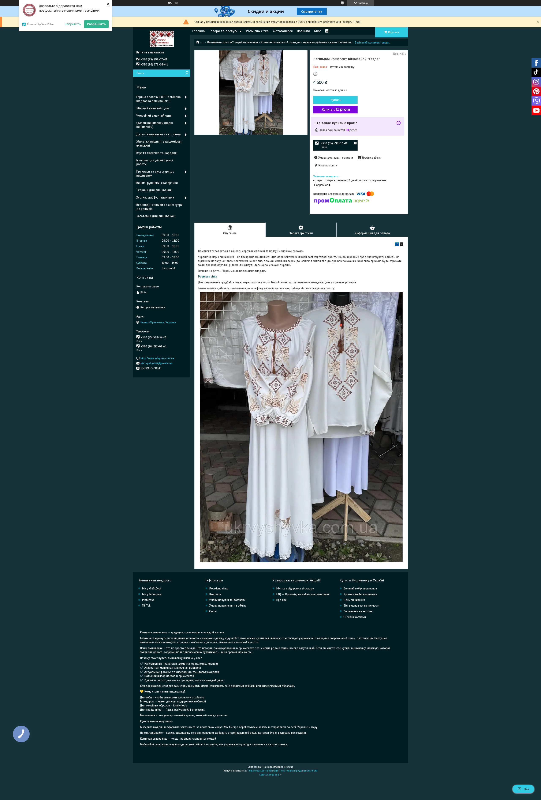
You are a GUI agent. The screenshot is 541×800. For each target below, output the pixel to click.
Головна (198, 31)
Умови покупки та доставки (227, 600)
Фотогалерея (283, 31)
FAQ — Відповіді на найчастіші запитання (302, 594)
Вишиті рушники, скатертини (157, 183)
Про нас (281, 600)
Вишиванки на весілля (357, 611)
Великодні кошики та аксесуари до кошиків (159, 207)
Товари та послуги (223, 31)
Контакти (215, 594)
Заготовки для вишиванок (155, 216)
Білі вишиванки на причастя (361, 605)
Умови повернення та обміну (227, 605)
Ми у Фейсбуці (151, 588)
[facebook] (397, 245)
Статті (213, 611)
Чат (526, 789)
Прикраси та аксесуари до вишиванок (155, 173)
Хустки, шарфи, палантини (155, 197)
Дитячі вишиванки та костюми (158, 134)
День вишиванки (354, 600)
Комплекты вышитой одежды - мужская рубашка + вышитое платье (306, 42)
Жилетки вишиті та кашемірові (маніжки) (158, 143)
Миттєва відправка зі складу (295, 588)
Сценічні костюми (354, 617)
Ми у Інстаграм (151, 594)
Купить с (328, 109)
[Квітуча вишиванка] (161, 38)
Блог (317, 31)
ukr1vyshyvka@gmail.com (156, 363)
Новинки (303, 31)
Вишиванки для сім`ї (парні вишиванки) (232, 42)
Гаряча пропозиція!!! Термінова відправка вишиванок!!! (158, 99)
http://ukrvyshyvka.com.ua (157, 358)
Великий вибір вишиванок (360, 588)
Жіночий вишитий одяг (152, 108)
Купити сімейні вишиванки (360, 594)
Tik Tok (146, 605)
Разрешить (96, 24)
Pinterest (148, 600)
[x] (401, 245)
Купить (336, 100)
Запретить (73, 24)
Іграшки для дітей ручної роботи (154, 162)
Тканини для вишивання (154, 190)
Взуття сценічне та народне (156, 153)
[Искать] (186, 73)
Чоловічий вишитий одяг (154, 115)
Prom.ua (288, 766)
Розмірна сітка (257, 31)
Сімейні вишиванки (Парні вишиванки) (154, 125)
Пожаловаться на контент (263, 770)
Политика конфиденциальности (298, 770)
